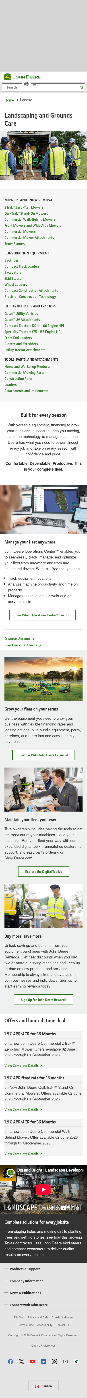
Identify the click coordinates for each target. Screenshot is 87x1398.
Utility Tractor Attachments (24, 349)
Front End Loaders (18, 337)
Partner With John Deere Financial (47, 756)
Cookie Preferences (43, 1345)
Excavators (12, 272)
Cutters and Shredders (21, 343)
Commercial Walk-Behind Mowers (30, 219)
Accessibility (44, 1325)
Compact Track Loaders (22, 266)
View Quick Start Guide (20, 645)
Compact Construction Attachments (31, 290)
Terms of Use (26, 1325)
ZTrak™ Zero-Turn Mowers (24, 207)
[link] (26, 84)
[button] (10, 1361)
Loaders (10, 384)
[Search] (81, 87)
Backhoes (11, 260)
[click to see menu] (34, 84)
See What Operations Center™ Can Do (42, 615)
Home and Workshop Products (27, 366)
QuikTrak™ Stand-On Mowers (26, 213)
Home (9, 100)
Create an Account (17, 638)
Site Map (19, 1317)
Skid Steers (12, 278)
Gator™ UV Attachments (22, 319)
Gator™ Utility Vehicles (21, 313)
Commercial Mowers (20, 231)
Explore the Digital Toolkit (47, 873)
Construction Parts (18, 378)
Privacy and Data (38, 1317)
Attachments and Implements (26, 390)
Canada (46, 1386)
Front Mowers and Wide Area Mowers (32, 225)
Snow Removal (15, 243)
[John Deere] (25, 76)
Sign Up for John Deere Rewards (47, 1001)
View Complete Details (21, 1065)
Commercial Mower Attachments (29, 237)
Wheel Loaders (15, 284)
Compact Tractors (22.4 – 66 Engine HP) (34, 325)
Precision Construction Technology (30, 296)
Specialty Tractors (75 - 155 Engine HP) (33, 331)
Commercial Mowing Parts (24, 372)
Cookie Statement (62, 1317)
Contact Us (62, 1325)
